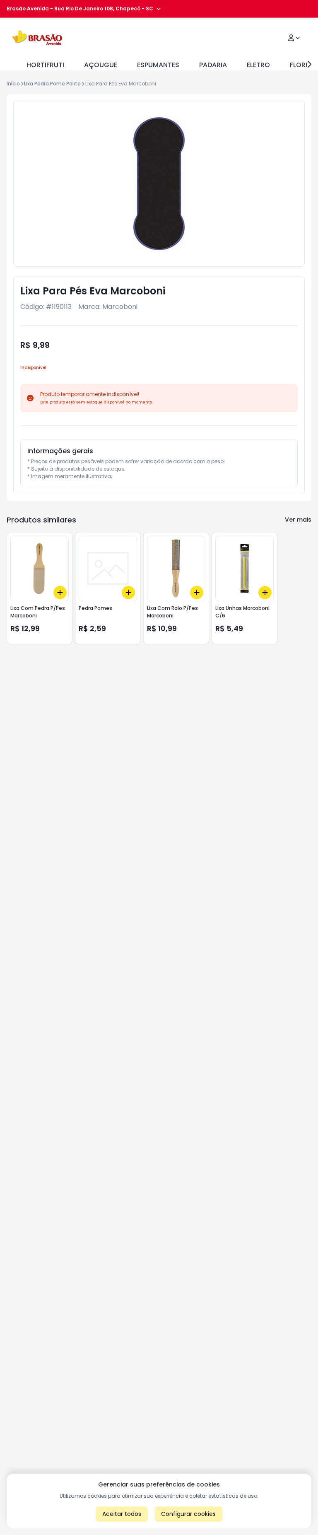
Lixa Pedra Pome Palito (52, 83)
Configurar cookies (188, 1514)
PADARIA (213, 65)
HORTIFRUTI (45, 65)
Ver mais (298, 519)
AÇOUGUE (100, 65)
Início (13, 83)
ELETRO (258, 65)
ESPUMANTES (158, 65)
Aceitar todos (121, 1514)
